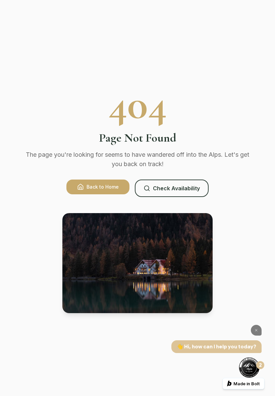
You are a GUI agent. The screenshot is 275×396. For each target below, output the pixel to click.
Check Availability (176, 188)
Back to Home (103, 187)
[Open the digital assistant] (249, 368)
